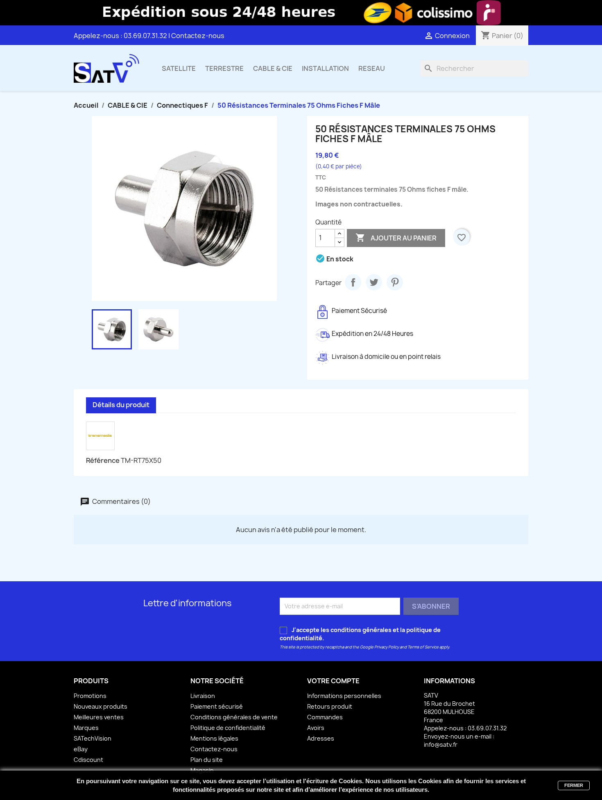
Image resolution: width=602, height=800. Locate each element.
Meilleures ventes (99, 717)
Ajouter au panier (396, 237)
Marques (86, 728)
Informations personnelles (344, 696)
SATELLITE (179, 68)
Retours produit (329, 706)
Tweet (374, 282)
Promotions (90, 696)
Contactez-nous (197, 35)
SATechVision (92, 738)
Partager (353, 282)
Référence (103, 460)
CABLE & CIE (272, 68)
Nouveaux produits (100, 706)
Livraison (202, 696)
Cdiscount (88, 760)
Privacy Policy (386, 647)
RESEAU (371, 68)
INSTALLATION (325, 68)
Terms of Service (423, 647)
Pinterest (395, 282)
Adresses (320, 738)
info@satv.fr (440, 744)
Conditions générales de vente (234, 717)
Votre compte (333, 680)
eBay (81, 749)
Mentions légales (214, 738)
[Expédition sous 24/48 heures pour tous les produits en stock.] (301, 12)
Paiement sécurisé (216, 706)
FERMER (573, 785)
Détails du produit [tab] (121, 404)
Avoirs (315, 728)
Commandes (325, 717)
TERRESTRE (224, 68)
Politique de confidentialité (227, 728)
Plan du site (206, 760)
